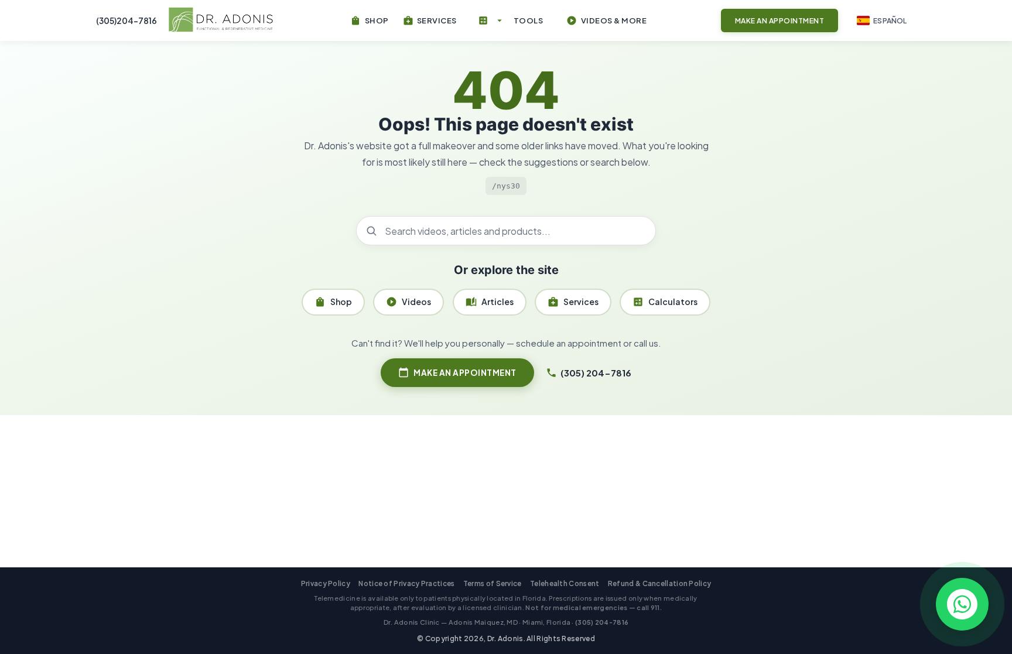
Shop (333, 301)
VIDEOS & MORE (606, 20)
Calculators (665, 301)
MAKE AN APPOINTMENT (457, 372)
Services (573, 301)
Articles (490, 301)
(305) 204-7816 (588, 372)
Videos (408, 301)
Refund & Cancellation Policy (659, 583)
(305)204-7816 (126, 20)
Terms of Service (492, 583)
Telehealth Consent (564, 583)
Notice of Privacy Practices (406, 583)
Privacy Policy (325, 583)
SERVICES (430, 20)
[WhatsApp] (962, 604)
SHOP (369, 20)
